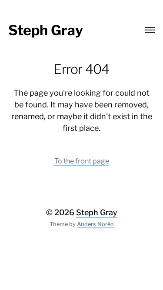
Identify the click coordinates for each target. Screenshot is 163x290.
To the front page (81, 161)
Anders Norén (95, 224)
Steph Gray (45, 30)
